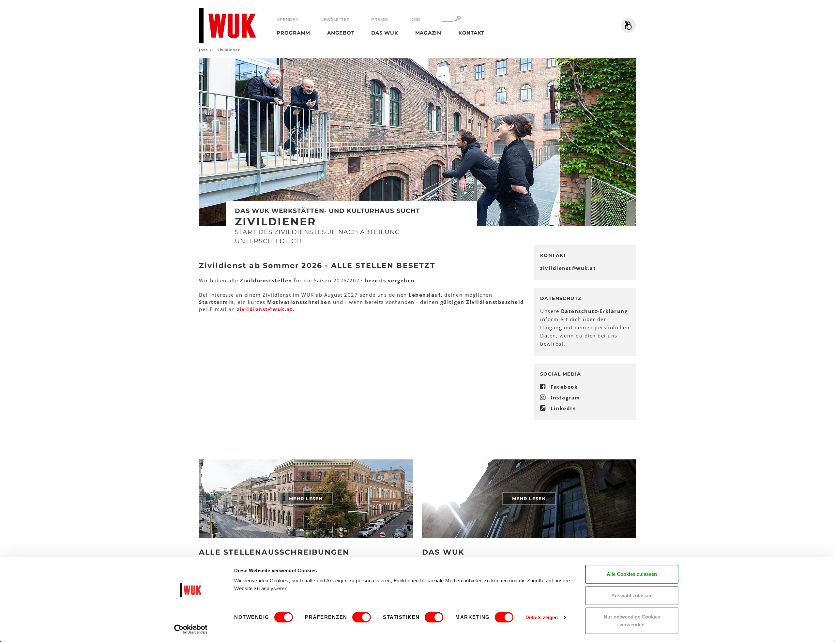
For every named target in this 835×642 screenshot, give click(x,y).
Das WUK (384, 33)
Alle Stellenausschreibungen (274, 552)
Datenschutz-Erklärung (594, 311)
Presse (379, 19)
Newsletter (335, 19)
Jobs (415, 19)
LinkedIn (563, 408)
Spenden (288, 19)
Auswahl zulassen (632, 595)
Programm (293, 33)
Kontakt (471, 33)
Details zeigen (541, 617)
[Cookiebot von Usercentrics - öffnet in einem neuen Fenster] (191, 629)
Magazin (428, 33)
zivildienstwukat (568, 268)
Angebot (340, 33)
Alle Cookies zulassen (632, 574)
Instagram (565, 397)
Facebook (564, 386)
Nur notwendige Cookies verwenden (632, 620)
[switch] (361, 617)
